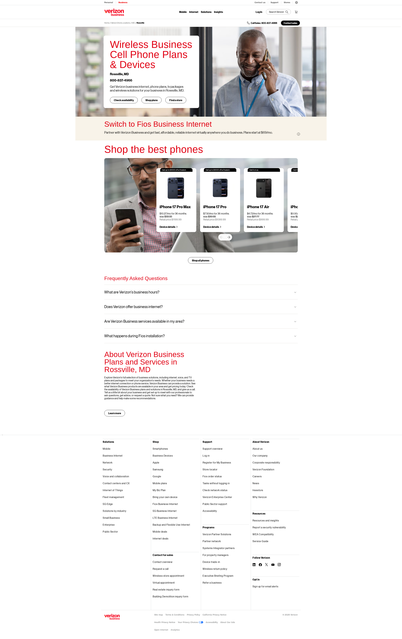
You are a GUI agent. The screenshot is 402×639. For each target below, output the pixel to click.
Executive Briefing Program (218, 575)
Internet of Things (113, 490)
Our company (260, 455)
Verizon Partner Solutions (217, 534)
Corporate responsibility (266, 462)
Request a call (160, 568)
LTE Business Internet (165, 517)
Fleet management (113, 496)
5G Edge (108, 503)
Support (274, 2)
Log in (206, 455)
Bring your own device (165, 496)
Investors (258, 490)
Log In (259, 12)
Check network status (215, 490)
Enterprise (109, 524)
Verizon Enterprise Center (217, 496)
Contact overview (162, 561)
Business (122, 2)
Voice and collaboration (116, 476)
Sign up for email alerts (265, 586)
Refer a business (212, 582)
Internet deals (160, 538)
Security (107, 469)
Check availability (124, 100)
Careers (257, 476)
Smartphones (160, 448)
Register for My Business (217, 462)
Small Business (111, 517)
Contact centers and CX (116, 483)
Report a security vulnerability (269, 527)
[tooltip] (298, 134)
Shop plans (151, 100)
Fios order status (212, 476)
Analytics (175, 630)
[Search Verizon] (278, 12)
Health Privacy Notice (164, 622)
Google (157, 476)
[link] (221, 237)
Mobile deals (160, 531)
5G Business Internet (165, 510)
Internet (193, 11)
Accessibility (210, 510)
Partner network (212, 541)
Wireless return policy (215, 568)
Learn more (114, 413)
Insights (218, 11)
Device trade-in (211, 561)
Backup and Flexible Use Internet (171, 524)
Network (108, 462)
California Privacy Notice (214, 615)
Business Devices (163, 455)
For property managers (216, 554)
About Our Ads (227, 622)
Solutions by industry (114, 510)
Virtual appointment (164, 582)
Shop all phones (200, 260)
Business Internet (113, 455)
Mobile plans (160, 483)
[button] (296, 2)
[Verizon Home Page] (112, 617)
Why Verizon (260, 496)
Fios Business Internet (165, 503)
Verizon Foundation (263, 469)
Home (106, 23)
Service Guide (261, 541)
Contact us (260, 2)
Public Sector (110, 531)
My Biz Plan (159, 490)
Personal (108, 2)
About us (258, 448)
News (256, 483)
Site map (158, 615)
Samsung (158, 469)
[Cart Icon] (296, 11)
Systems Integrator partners (219, 548)
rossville (140, 23)
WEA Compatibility (263, 534)
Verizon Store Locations (120, 23)
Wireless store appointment (168, 575)
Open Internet (161, 630)
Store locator (210, 469)
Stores (287, 2)
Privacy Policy (193, 615)
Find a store (175, 100)
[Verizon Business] (114, 12)
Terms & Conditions (174, 615)
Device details (167, 226)
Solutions (206, 11)
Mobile (183, 11)
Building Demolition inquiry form (170, 596)
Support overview (213, 448)
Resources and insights (266, 520)
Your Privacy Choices (188, 622)
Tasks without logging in (216, 483)
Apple (156, 462)
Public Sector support (215, 503)
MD (133, 23)
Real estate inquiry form (166, 589)
